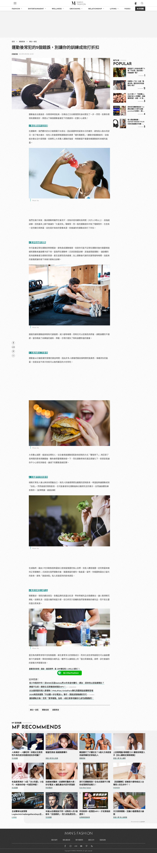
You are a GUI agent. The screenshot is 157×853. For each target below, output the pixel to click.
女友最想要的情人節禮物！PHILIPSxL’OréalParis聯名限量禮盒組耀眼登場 (61, 691)
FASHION (16, 9)
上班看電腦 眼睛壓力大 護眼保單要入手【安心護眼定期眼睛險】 (129, 753)
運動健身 (22, 41)
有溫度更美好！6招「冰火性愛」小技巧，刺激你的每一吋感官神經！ (28, 783)
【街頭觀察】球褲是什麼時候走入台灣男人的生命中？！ (128, 783)
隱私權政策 (66, 840)
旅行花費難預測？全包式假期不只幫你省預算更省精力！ (94, 783)
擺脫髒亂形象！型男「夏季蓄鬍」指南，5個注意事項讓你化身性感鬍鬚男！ (61, 698)
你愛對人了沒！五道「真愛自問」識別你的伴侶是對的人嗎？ (136, 83)
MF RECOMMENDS (36, 727)
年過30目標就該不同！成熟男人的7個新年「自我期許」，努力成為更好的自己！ (62, 813)
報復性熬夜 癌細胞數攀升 (56, 752)
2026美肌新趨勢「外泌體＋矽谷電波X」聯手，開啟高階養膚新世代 (58, 694)
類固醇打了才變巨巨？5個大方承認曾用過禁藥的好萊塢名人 (95, 753)
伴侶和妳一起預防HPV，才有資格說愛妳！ (94, 812)
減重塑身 (55, 710)
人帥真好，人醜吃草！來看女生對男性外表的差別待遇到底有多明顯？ (27, 753)
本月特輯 (140, 9)
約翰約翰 (15, 54)
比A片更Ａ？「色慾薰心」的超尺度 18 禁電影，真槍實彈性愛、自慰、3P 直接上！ (136, 96)
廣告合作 (91, 840)
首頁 (13, 41)
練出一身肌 (33, 41)
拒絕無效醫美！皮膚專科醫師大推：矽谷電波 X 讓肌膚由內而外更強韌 (61, 783)
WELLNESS (57, 9)
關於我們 (54, 840)
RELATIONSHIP (95, 9)
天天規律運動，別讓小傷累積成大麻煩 (128, 812)
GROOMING (75, 9)
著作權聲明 (79, 840)
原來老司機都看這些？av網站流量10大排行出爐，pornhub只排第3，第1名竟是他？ (136, 109)
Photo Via (35, 200)
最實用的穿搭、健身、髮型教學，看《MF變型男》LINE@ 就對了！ (54, 669)
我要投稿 (103, 840)
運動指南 (45, 710)
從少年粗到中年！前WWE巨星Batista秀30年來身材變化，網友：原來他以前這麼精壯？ (66, 683)
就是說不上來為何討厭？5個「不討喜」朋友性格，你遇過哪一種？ (136, 71)
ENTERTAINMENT (36, 9)
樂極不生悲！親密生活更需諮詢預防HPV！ (47, 687)
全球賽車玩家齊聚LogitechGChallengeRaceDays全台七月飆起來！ (27, 813)
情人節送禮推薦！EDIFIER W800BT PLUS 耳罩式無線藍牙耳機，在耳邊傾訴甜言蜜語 (136, 122)
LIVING (113, 9)
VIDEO (127, 9)
